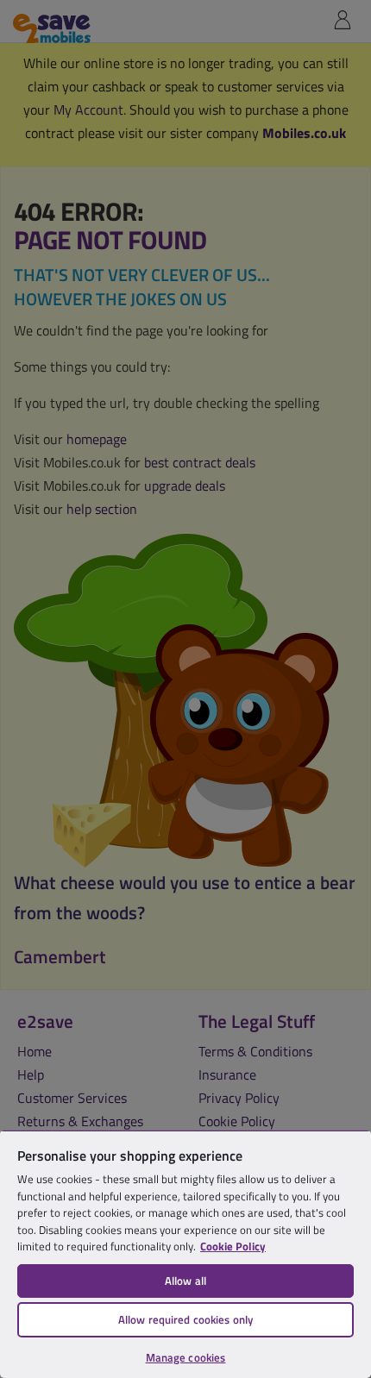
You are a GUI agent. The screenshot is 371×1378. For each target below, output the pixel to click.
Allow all (185, 1280)
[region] (185, 1254)
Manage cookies (186, 1357)
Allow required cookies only (186, 1319)
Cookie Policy (233, 1246)
